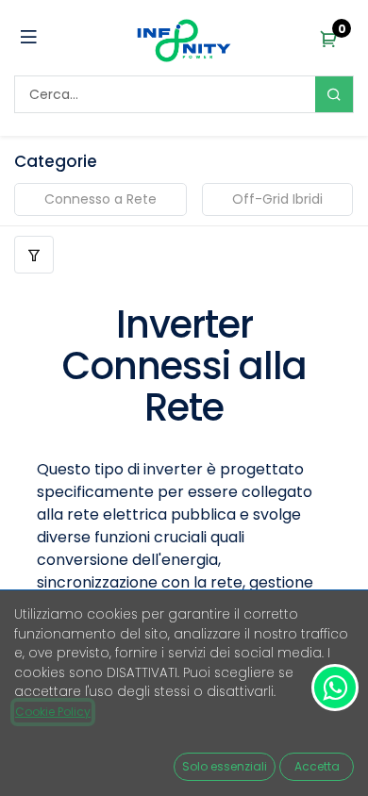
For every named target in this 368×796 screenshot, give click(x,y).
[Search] (334, 94)
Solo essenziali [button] (224, 766)
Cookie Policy (53, 712)
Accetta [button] (317, 766)
